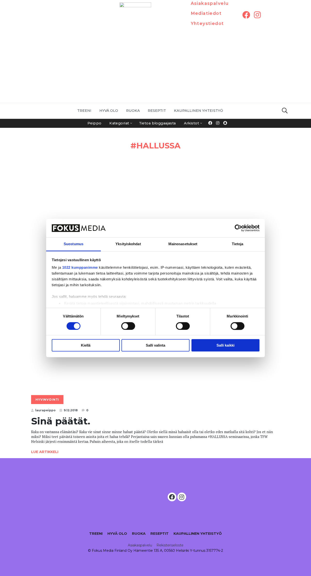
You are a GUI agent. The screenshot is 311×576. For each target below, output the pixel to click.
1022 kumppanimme (80, 268)
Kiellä (85, 345)
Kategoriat (119, 123)
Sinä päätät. (60, 421)
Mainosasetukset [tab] (183, 244)
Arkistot (191, 123)
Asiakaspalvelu (210, 3)
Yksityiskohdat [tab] (128, 244)
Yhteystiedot (207, 23)
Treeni (84, 110)
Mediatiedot (206, 13)
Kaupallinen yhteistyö (198, 110)
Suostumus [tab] (73, 244)
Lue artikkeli (44, 452)
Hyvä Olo (108, 110)
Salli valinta (155, 345)
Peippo (94, 123)
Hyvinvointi (47, 399)
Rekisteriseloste (169, 545)
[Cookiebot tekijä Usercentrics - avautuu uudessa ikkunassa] (238, 228)
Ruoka (133, 110)
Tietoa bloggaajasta (157, 123)
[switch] (128, 326)
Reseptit (157, 110)
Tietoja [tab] (237, 244)
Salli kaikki (225, 345)
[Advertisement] (155, 66)
